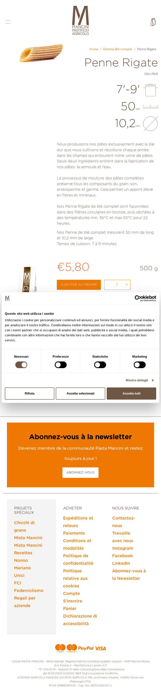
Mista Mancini (28, 538)
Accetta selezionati (80, 393)
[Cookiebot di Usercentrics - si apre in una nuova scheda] (137, 298)
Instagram (122, 548)
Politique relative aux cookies (75, 578)
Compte (71, 594)
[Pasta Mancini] (80, 21)
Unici (19, 576)
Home (94, 49)
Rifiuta (29, 393)
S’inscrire (72, 601)
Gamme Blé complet (117, 49)
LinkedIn (121, 563)
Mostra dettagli (137, 380)
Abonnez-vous (80, 472)
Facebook (122, 556)
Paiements (74, 533)
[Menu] (8, 22)
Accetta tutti (131, 393)
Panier (69, 609)
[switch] (61, 364)
